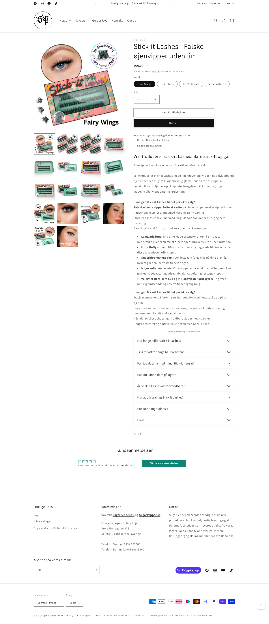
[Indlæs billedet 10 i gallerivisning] (113, 167)
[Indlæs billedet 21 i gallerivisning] (67, 236)
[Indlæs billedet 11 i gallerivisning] (44, 190)
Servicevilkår (141, 615)
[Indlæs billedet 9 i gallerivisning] (90, 167)
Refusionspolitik (85, 615)
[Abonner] (95, 570)
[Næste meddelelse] (173, 3)
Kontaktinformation (180, 615)
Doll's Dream (191, 84)
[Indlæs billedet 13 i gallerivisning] (90, 190)
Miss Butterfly (217, 84)
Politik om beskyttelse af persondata (114, 615)
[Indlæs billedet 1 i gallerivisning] (44, 144)
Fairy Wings (144, 84)
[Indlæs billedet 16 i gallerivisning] (67, 213)
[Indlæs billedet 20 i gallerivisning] (44, 236)
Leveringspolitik (159, 615)
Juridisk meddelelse (202, 615)
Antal (136, 92)
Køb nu (173, 123)
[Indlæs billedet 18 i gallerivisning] (90, 213)
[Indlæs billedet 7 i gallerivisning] (44, 167)
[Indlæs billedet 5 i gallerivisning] (90, 144)
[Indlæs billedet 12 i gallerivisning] (67, 190)
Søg (36, 515)
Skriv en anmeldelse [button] (164, 463)
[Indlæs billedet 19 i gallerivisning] (113, 213)
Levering (156, 70)
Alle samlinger (42, 521)
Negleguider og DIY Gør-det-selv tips (55, 528)
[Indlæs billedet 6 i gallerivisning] (113, 144)
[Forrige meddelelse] (95, 3)
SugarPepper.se (48, 615)
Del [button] (140, 433)
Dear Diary (167, 84)
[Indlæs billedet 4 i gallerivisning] (67, 144)
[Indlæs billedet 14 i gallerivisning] (113, 190)
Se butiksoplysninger (149, 145)
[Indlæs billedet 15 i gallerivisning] (44, 213)
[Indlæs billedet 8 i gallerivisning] (67, 167)
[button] (64, 20)
